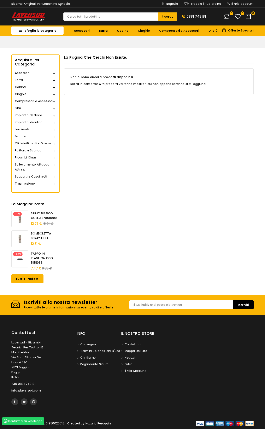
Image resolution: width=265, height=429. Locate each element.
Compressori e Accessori (179, 31)
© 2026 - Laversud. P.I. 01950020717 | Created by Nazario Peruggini (61, 423)
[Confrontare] (227, 16)
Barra (103, 31)
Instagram (33, 401)
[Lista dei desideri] (238, 16)
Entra (128, 364)
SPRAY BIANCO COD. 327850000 (44, 215)
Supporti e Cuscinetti (31, 176)
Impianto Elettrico (28, 115)
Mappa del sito (135, 351)
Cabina (123, 31)
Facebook (14, 401)
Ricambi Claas (25, 157)
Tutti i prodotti (27, 279)
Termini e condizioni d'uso (100, 351)
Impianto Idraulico (28, 122)
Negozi (129, 357)
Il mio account (135, 371)
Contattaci (23, 332)
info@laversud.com (26, 390)
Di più (212, 31)
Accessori (82, 31)
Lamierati (22, 129)
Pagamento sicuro (94, 364)
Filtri (18, 108)
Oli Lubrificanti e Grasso (33, 143)
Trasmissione (25, 183)
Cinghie (144, 31)
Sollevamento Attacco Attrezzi (32, 167)
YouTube (24, 401)
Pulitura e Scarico (28, 150)
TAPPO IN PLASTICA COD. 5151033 (42, 258)
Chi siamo (88, 357)
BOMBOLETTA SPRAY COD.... (41, 235)
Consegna (88, 344)
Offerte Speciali (241, 30)
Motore (20, 136)
